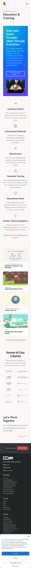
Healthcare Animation (9, 527)
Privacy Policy (15, 566)
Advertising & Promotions (10, 482)
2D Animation (7, 519)
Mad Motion (6, 507)
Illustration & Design (8, 491)
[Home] (8, 458)
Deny (15, 558)
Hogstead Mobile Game (14, 289)
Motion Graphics (7, 487)
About (5, 501)
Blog (4, 505)
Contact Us (22, 436)
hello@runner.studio (8, 470)
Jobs (4, 503)
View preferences (15, 563)
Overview (5, 478)
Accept (15, 553)
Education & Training (9, 484)
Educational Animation (9, 525)
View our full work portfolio (15, 340)
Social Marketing (8, 480)
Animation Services (8, 489)
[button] (28, 536)
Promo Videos (7, 532)
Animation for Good (8, 530)
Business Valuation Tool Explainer (14, 267)
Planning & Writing (8, 493)
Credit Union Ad (10, 310)
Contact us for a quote (15, 73)
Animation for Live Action (10, 529)
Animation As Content (9, 485)
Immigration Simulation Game (14, 332)
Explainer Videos (7, 523)
